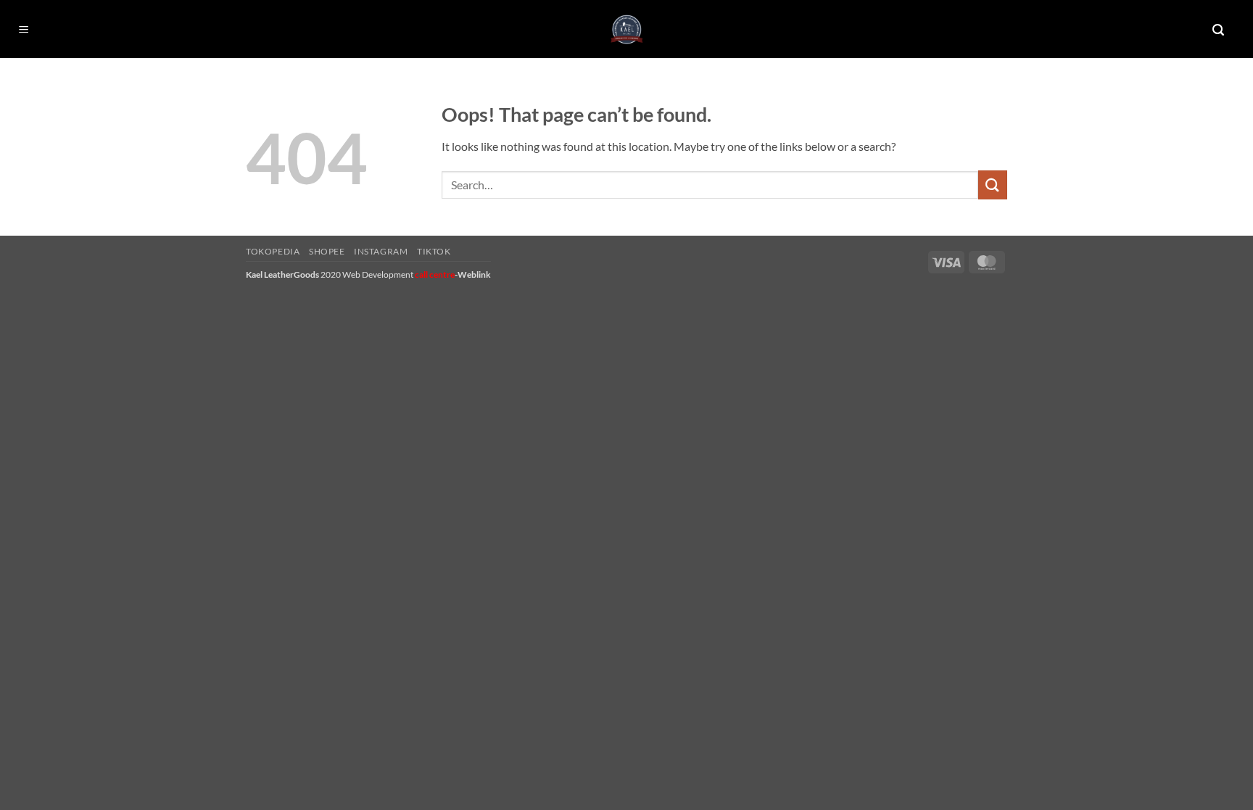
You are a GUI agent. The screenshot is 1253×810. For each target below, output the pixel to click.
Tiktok (434, 251)
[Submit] (992, 184)
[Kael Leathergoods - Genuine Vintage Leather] (627, 29)
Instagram (381, 251)
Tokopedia (273, 251)
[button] (24, 30)
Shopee (327, 251)
